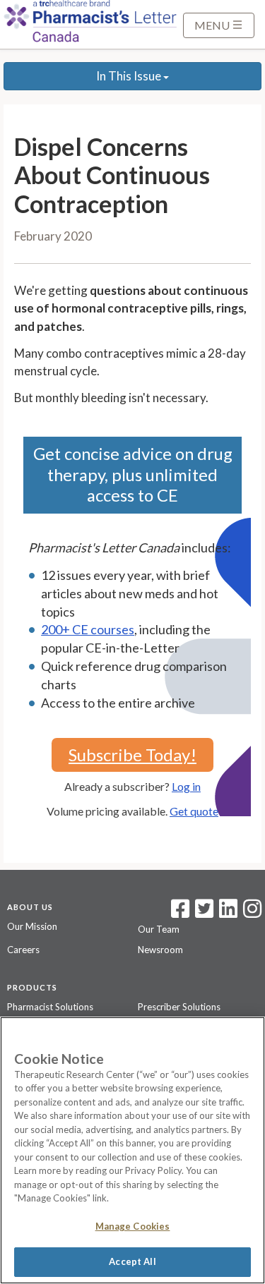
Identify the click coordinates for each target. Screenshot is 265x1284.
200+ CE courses (87, 629)
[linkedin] (228, 913)
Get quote (194, 811)
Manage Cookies (132, 1226)
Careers (23, 949)
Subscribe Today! (132, 754)
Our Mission (32, 926)
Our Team (158, 929)
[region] (132, 1150)
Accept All (132, 1261)
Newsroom (160, 949)
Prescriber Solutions (179, 1006)
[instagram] (252, 913)
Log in (186, 786)
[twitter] (202, 913)
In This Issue (129, 75)
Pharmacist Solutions (50, 1006)
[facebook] (180, 913)
